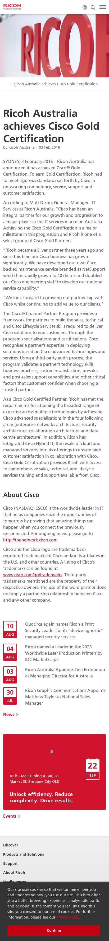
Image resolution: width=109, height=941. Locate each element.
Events (9, 816)
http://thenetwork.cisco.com (30, 539)
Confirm (54, 930)
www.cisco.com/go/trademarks (32, 574)
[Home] (12, 7)
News (8, 714)
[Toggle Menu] (102, 7)
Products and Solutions (23, 854)
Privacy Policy (67, 917)
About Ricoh (14, 872)
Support (10, 864)
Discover (10, 845)
